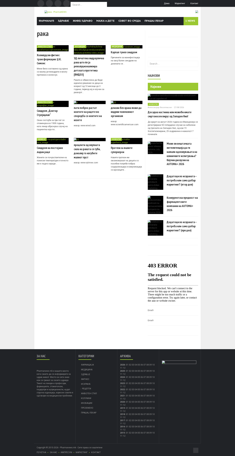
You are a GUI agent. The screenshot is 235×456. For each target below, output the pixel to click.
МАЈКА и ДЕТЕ (105, 20)
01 (127, 365)
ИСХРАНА (85, 384)
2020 (122, 402)
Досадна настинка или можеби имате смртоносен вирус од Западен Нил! (169, 114)
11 (121, 374)
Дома (166, 3)
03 (133, 365)
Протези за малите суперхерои (121, 150)
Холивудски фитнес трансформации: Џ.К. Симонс (49, 59)
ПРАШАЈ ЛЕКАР (154, 20)
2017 (122, 420)
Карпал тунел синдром (124, 52)
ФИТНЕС (85, 379)
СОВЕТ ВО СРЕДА (129, 20)
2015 (122, 433)
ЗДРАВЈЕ (63, 20)
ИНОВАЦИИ (80, 47)
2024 (122, 377)
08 (147, 365)
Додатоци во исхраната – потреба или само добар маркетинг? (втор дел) (182, 180)
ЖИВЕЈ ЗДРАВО (83, 20)
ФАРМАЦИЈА (87, 365)
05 (139, 365)
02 (130, 365)
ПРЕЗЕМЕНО (87, 408)
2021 (122, 396)
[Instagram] (66, 3)
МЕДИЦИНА (117, 47)
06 (142, 365)
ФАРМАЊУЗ (46, 20)
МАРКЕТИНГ (82, 452)
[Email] (58, 3)
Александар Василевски (160, 107)
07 (144, 365)
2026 (122, 365)
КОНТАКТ (96, 452)
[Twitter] (49, 3)
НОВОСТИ (116, 139)
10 (153, 371)
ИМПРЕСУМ (66, 452)
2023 (122, 383)
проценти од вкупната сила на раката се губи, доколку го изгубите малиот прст (87, 151)
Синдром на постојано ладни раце (50, 150)
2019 (122, 408)
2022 (122, 389)
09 (150, 371)
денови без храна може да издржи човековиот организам (126, 112)
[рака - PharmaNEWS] (55, 12)
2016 (122, 426)
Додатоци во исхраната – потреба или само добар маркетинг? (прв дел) (182, 226)
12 (124, 374)
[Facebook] (40, 3)
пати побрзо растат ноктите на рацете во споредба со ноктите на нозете (88, 114)
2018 (122, 414)
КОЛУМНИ (86, 398)
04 (136, 365)
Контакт (194, 3)
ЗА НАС (53, 452)
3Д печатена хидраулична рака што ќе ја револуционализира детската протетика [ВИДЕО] (89, 66)
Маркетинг (180, 3)
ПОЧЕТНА (41, 452)
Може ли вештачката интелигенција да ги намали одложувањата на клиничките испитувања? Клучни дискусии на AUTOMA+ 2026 (182, 154)
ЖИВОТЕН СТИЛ (45, 47)
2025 (122, 371)
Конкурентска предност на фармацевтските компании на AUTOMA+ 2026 (182, 204)
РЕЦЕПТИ (86, 388)
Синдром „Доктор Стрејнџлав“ (47, 113)
